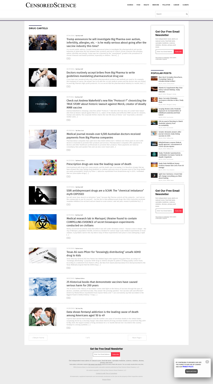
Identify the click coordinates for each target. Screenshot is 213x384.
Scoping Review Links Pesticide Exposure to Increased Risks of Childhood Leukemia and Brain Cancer (170, 112)
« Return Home (38, 338)
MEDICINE (155, 5)
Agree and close (191, 371)
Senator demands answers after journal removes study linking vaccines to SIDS (170, 134)
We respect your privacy (95, 364)
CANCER (176, 5)
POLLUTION (166, 5)
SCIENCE (130, 5)
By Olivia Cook (80, 130)
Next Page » (137, 338)
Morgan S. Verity (171, 94)
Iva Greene (170, 117)
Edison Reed (170, 83)
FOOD (138, 5)
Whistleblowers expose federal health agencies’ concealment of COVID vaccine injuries (170, 144)
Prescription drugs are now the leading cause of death (99, 164)
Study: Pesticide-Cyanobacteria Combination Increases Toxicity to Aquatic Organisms (170, 155)
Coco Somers (170, 170)
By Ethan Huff (79, 35)
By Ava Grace (79, 248)
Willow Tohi (170, 138)
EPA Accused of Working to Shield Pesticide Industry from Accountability (171, 123)
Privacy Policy (106, 379)
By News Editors (80, 160)
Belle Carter (170, 180)
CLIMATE (186, 5)
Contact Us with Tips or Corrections (106, 373)
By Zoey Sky (79, 308)
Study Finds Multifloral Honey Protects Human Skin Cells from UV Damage (171, 165)
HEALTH (146, 5)
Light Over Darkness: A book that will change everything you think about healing (170, 176)
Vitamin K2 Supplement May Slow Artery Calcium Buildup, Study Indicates (170, 90)
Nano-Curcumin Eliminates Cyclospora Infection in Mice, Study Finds (171, 100)
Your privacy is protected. (162, 57)
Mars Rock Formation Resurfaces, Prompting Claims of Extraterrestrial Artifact (170, 79)
